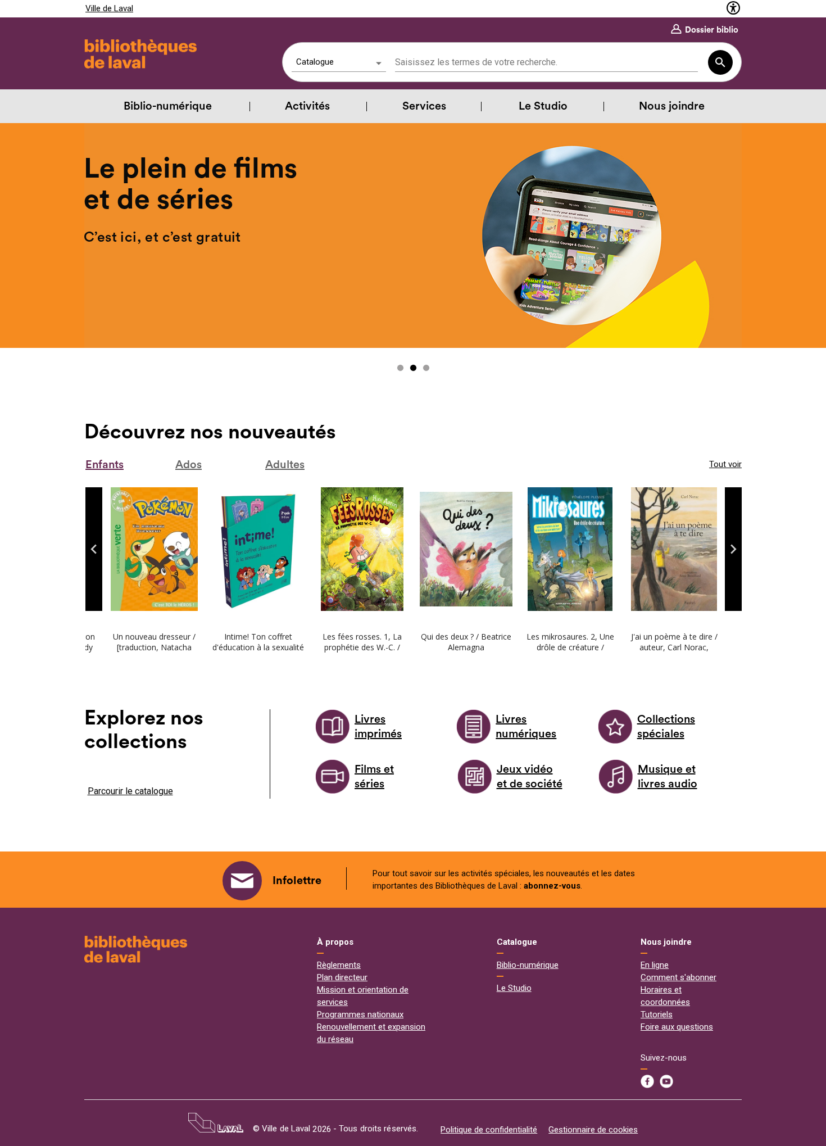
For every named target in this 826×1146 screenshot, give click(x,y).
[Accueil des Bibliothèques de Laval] (139, 54)
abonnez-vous (552, 886)
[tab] (117, 464)
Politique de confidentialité (489, 1130)
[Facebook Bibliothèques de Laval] (647, 1081)
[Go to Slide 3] (426, 368)
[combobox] (546, 62)
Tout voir (725, 464)
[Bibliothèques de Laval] (135, 949)
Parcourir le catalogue (130, 791)
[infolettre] (242, 880)
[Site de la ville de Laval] (215, 1122)
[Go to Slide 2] (413, 368)
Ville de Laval (109, 8)
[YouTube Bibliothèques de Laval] (666, 1081)
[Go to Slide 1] (400, 368)
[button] (93, 549)
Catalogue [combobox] (315, 62)
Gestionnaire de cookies (593, 1130)
